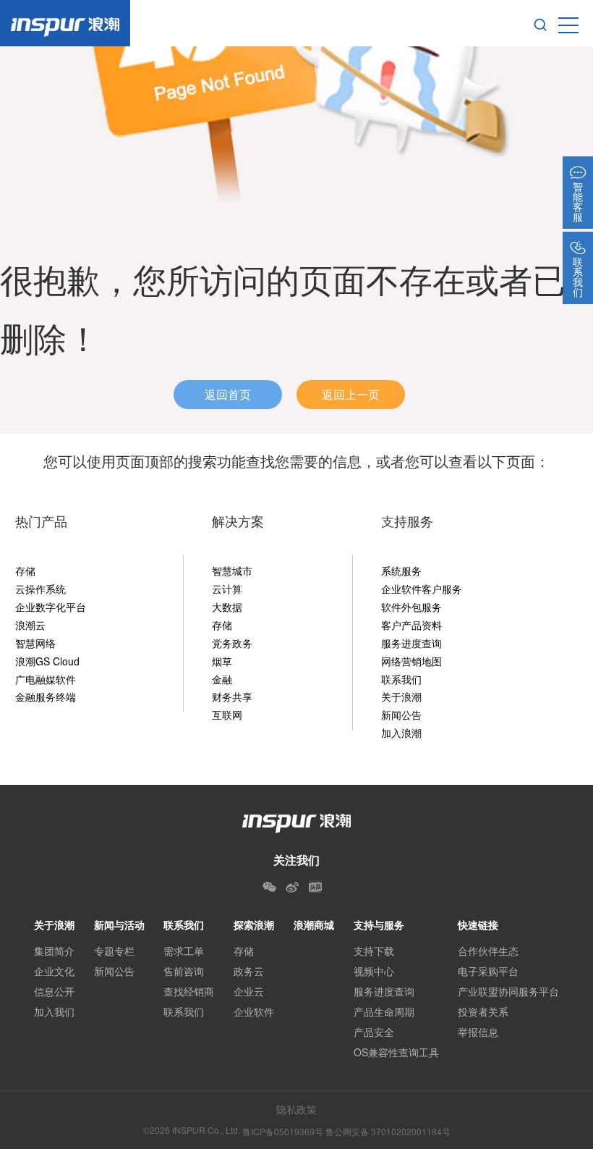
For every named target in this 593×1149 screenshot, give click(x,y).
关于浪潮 (401, 696)
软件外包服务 (411, 607)
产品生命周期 (384, 1011)
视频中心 (374, 971)
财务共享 (232, 696)
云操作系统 (40, 589)
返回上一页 (351, 394)
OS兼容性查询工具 (396, 1052)
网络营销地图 (411, 661)
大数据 (227, 607)
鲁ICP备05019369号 (282, 1131)
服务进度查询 (411, 643)
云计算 (227, 589)
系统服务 (401, 570)
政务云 (249, 971)
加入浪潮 (401, 733)
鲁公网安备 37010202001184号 (388, 1131)
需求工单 (183, 950)
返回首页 (228, 394)
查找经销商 (188, 991)
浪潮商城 (314, 924)
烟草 (222, 661)
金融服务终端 (45, 696)
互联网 (227, 715)
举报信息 (478, 1031)
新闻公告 (401, 715)
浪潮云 (30, 625)
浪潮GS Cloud (47, 661)
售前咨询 (183, 971)
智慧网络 (35, 643)
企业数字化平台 (50, 607)
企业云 (249, 991)
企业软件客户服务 (421, 589)
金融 (222, 679)
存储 (25, 570)
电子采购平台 (488, 971)
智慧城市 (232, 570)
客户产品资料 (411, 625)
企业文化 (54, 971)
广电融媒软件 (45, 679)
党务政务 (232, 643)
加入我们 (54, 1011)
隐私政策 (296, 1109)
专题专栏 (114, 950)
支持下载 (374, 950)
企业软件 (254, 1011)
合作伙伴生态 (488, 950)
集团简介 (54, 950)
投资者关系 (483, 1011)
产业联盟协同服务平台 (508, 991)
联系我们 (401, 679)
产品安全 (374, 1031)
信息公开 (54, 991)
